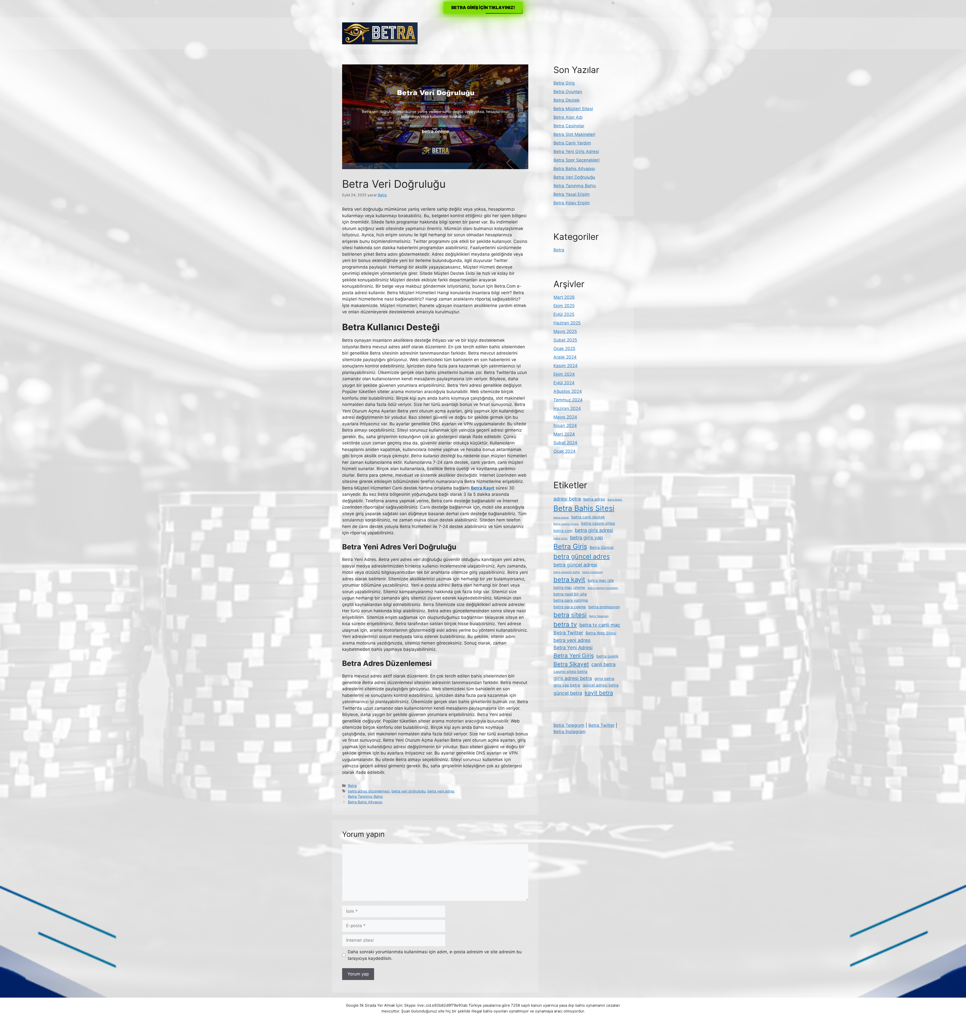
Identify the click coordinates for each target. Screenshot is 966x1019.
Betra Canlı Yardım (572, 142)
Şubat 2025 (565, 340)
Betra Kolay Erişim (571, 202)
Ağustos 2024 (567, 391)
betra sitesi (570, 615)
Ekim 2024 (564, 374)
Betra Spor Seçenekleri (576, 160)
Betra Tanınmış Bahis (365, 796)
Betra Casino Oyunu (566, 523)
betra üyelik (607, 656)
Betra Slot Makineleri (574, 134)
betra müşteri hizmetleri (603, 588)
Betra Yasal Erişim (571, 194)
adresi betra (567, 499)
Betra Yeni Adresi (573, 648)
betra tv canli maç (599, 625)
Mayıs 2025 (565, 331)
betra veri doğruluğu (408, 791)
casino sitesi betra (570, 671)
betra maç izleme (569, 587)
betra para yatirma (570, 600)
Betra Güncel (602, 547)
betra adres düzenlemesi (368, 791)
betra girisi (560, 538)
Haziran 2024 (567, 408)
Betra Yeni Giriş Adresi (576, 151)
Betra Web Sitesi (601, 633)
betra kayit (569, 579)
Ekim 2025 (564, 305)
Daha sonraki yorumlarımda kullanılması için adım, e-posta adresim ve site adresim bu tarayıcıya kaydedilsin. (435, 955)
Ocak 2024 (564, 451)
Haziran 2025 (567, 322)
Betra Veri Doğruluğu (574, 177)
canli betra (603, 664)
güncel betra (567, 693)
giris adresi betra (572, 678)
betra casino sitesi (598, 523)
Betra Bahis (615, 499)
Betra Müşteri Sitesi (573, 108)
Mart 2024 (564, 434)
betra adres (594, 499)
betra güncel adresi (575, 565)
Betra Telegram (599, 616)
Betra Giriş (564, 83)
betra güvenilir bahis (566, 572)
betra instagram (592, 572)
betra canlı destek (588, 517)
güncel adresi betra (601, 685)
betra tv (565, 624)
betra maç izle (601, 580)
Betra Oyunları (567, 91)
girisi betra (604, 678)
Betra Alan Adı (568, 117)
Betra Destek (566, 100)
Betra (352, 785)
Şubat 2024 (565, 442)
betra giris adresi (594, 530)
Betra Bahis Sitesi (583, 508)
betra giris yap (586, 538)
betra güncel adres (581, 556)
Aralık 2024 (565, 357)
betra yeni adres (441, 791)
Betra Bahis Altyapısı (365, 802)
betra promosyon (604, 607)
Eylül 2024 (564, 382)
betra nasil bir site (570, 594)
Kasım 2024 (565, 365)
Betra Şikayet (571, 664)
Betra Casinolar (568, 125)
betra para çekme (569, 607)
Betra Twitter (568, 633)
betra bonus (561, 517)
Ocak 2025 (564, 348)
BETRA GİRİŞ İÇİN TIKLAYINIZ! (483, 7)
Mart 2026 (564, 297)
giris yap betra (566, 685)
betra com (562, 530)
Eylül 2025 (563, 314)
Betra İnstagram (569, 731)
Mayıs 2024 (565, 417)
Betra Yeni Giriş (573, 655)
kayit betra (599, 692)
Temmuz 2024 (568, 399)
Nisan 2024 (565, 425)
